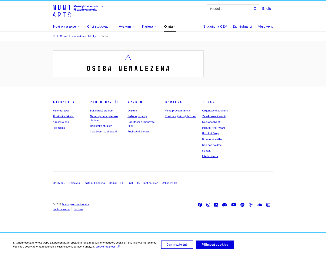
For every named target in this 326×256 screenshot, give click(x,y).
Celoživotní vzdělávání (103, 131)
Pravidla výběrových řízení (180, 116)
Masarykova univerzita (75, 204)
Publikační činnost (138, 131)
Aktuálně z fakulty (63, 116)
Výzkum (135, 102)
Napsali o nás (61, 121)
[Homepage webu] (78, 11)
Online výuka (169, 182)
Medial (113, 182)
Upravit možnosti (105, 246)
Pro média (59, 127)
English (267, 8)
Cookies (78, 209)
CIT (131, 182)
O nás (208, 102)
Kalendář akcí (61, 110)
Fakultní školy (210, 133)
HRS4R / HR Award (213, 127)
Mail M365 (59, 182)
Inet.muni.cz (150, 182)
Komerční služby (212, 139)
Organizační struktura (215, 110)
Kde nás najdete (212, 144)
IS (138, 182)
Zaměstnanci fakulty (214, 116)
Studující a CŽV (215, 26)
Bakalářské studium (101, 110)
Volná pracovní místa (177, 110)
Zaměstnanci (242, 26)
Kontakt (206, 150)
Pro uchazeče (104, 102)
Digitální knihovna (94, 182)
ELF (122, 182)
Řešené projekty (137, 116)
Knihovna (74, 182)
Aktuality (64, 102)
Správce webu (61, 209)
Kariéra (173, 102)
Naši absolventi (211, 121)
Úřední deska (210, 156)
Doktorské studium (101, 125)
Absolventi (265, 26)
